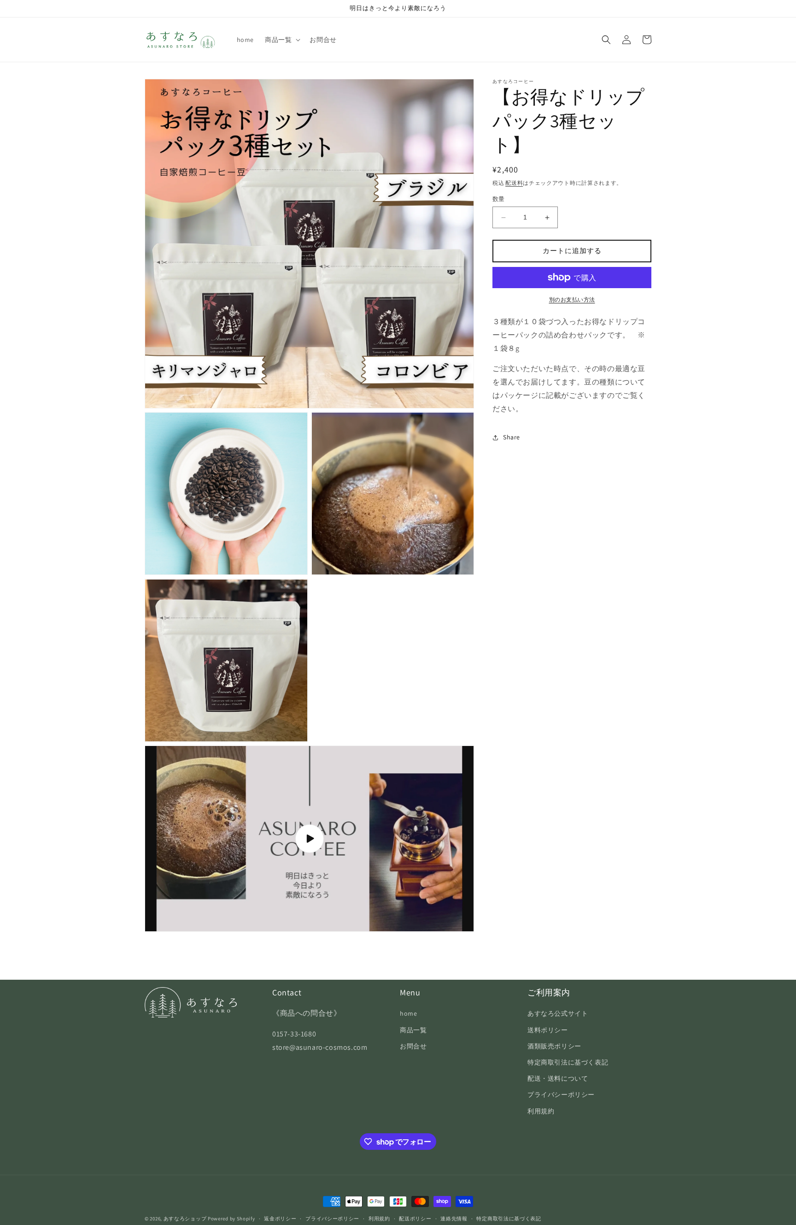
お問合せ (413, 1046)
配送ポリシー (415, 1218)
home (408, 1013)
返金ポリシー (280, 1218)
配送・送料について (557, 1078)
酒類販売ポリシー (554, 1046)
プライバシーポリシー (561, 1094)
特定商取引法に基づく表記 (567, 1062)
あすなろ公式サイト (557, 1013)
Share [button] (511, 437)
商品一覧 (413, 1030)
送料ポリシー (547, 1030)
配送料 (514, 182)
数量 (498, 199)
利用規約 (540, 1111)
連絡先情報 (454, 1218)
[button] (281, 39)
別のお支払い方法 (572, 299)
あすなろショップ (185, 1218)
